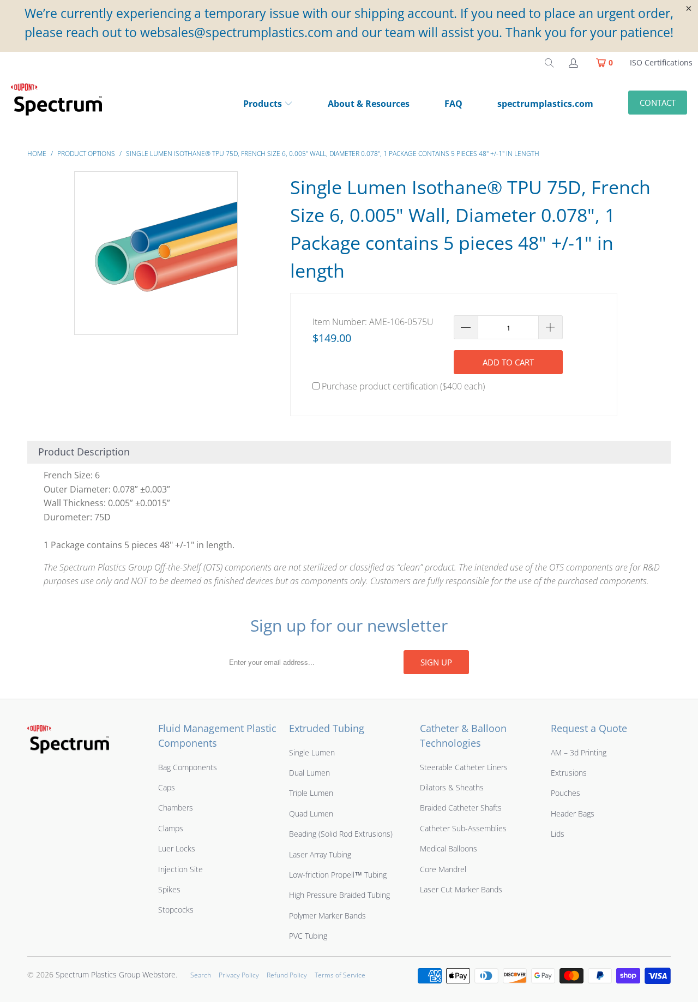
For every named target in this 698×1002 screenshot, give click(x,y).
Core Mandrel (443, 869)
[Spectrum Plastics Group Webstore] (61, 104)
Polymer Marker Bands (327, 915)
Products (262, 104)
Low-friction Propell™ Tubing (338, 874)
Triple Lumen (311, 793)
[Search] (549, 63)
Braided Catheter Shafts (461, 807)
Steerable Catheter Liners (464, 767)
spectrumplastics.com (545, 104)
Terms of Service (340, 975)
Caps (166, 787)
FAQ (453, 104)
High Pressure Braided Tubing (339, 895)
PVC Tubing (308, 936)
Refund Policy (287, 975)
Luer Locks (176, 848)
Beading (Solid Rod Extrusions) (341, 834)
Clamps (170, 828)
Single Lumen (312, 752)
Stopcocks (176, 909)
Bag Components (187, 767)
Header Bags (572, 813)
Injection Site (180, 869)
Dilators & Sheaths (452, 787)
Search (200, 975)
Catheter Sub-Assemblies (463, 828)
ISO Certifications (661, 62)
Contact (658, 102)
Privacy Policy (239, 975)
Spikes (169, 889)
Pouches (565, 793)
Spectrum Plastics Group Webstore (116, 974)
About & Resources (369, 104)
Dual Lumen (309, 772)
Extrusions (569, 772)
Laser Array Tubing (320, 854)
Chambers (175, 807)
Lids (557, 834)
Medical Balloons (448, 848)
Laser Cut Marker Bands (461, 889)
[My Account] (572, 63)
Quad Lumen (311, 813)
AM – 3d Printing (578, 752)
